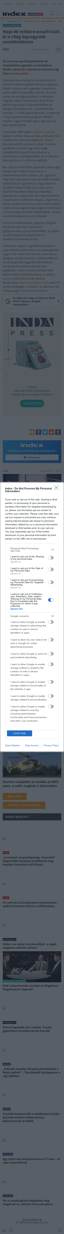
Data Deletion (12, 745)
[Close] (57, 489)
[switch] (51, 557)
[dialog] (32, 617)
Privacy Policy (51, 745)
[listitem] (32, 549)
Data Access (32, 745)
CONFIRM (19, 733)
